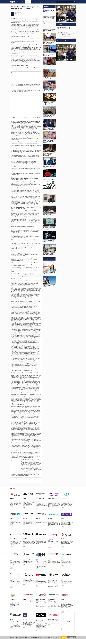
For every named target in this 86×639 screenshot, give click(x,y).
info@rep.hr (68, 621)
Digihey (12, 518)
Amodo (24, 498)
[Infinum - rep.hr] (28, 513)
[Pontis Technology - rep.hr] (15, 555)
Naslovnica (21, 2)
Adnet (62, 599)
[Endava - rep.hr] (15, 496)
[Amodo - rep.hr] (28, 495)
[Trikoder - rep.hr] (53, 554)
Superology (38, 539)
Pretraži (58, 1)
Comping (50, 539)
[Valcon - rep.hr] (66, 575)
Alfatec (37, 619)
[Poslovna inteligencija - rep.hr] (28, 575)
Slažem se (63, 637)
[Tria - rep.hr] (41, 576)
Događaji (41, 2)
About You (25, 539)
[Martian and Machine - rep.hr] (53, 616)
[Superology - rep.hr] (41, 535)
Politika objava (17, 13)
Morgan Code (13, 539)
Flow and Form (13, 579)
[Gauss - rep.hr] (53, 575)
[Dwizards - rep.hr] (25, 617)
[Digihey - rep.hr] (15, 515)
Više (11, 506)
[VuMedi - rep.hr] (66, 555)
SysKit (62, 539)
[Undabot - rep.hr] (66, 495)
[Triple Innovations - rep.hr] (41, 494)
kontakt (16, 16)
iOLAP (11, 619)
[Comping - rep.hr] (53, 536)
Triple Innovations (40, 498)
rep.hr (13, 2)
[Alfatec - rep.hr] (41, 616)
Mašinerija (12, 599)
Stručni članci (13, 10)
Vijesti (27, 2)
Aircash (24, 599)
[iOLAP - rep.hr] (15, 615)
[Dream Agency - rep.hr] (28, 555)
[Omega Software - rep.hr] (53, 595)
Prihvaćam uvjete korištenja (66, 34)
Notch (62, 518)
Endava (12, 498)
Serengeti (38, 518)
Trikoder (50, 559)
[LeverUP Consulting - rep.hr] (41, 595)
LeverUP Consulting (40, 599)
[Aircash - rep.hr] (28, 595)
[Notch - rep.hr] (66, 515)
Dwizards (25, 619)
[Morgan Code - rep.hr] (15, 535)
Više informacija (71, 637)
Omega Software (52, 599)
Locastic (50, 518)
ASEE (37, 559)
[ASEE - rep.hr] (41, 556)
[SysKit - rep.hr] (66, 536)
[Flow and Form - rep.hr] (15, 574)
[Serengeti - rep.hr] (41, 514)
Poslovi (34, 2)
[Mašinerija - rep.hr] (13, 597)
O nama (47, 2)
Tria (36, 579)
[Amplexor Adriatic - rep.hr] (53, 495)
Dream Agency (26, 559)
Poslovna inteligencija (28, 579)
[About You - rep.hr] (28, 535)
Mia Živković (19, 12)
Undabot (63, 498)
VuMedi (63, 559)
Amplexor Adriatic (52, 498)
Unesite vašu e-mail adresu (63, 32)
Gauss (49, 579)
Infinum (25, 518)
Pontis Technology (14, 559)
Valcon (62, 579)
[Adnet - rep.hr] (65, 597)
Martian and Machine (53, 619)
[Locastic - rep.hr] (53, 515)
